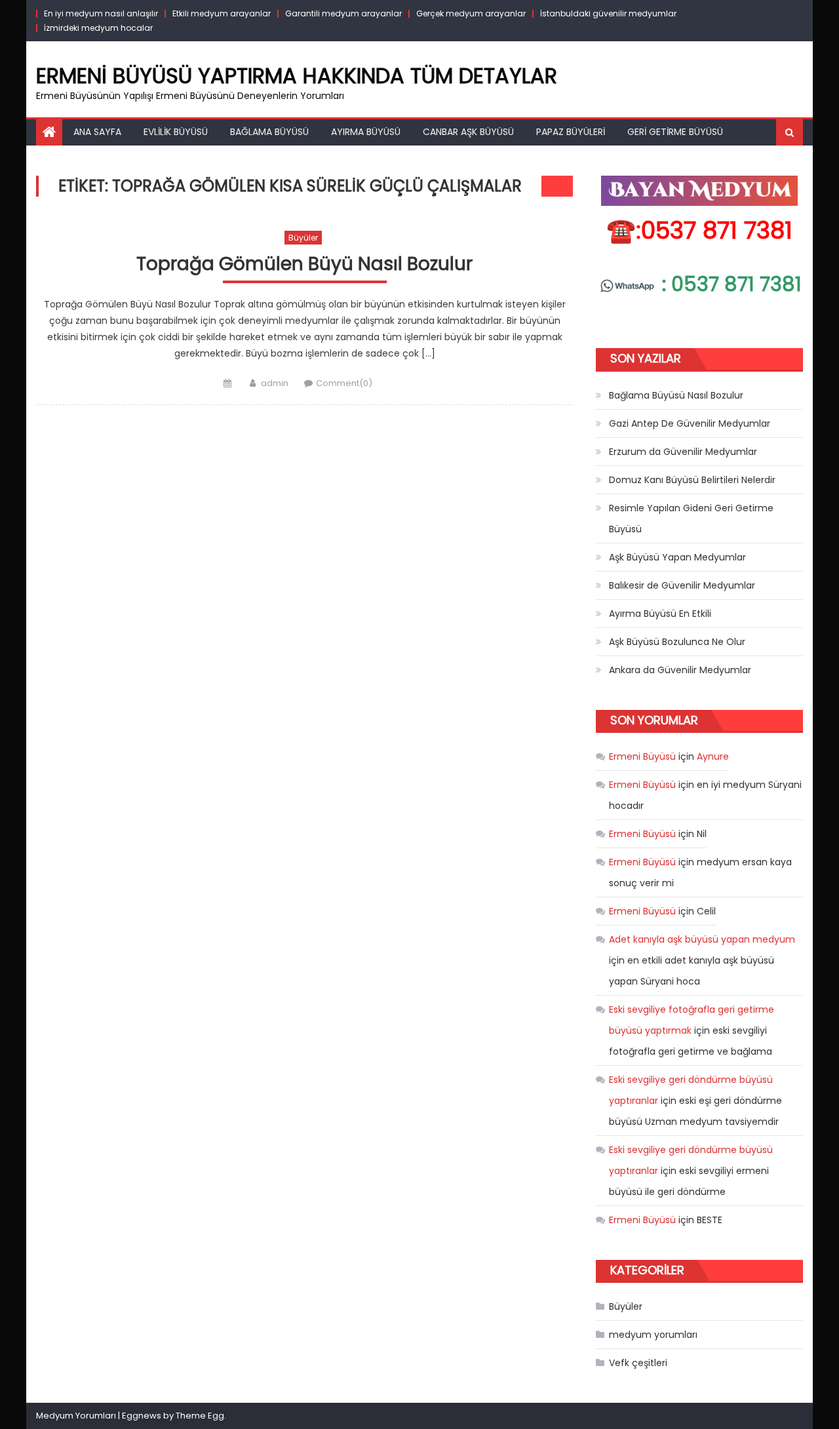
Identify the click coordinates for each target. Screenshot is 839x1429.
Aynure (713, 756)
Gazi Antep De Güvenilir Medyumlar (689, 423)
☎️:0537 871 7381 (699, 230)
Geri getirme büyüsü (675, 131)
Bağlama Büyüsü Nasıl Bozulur (676, 395)
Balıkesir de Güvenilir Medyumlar (682, 585)
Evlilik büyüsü (176, 131)
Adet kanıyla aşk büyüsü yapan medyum (702, 939)
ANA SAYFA (97, 131)
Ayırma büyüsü (365, 131)
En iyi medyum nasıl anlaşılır (101, 13)
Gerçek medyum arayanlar (471, 13)
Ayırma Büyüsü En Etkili (660, 613)
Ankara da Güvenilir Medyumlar (680, 669)
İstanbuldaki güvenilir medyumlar (608, 13)
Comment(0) (344, 383)
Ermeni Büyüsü (642, 756)
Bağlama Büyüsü (269, 131)
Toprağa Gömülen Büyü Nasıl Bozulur (304, 264)
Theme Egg (200, 1415)
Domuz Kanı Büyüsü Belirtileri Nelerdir (692, 479)
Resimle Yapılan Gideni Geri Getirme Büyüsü (691, 518)
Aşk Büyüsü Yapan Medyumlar (677, 557)
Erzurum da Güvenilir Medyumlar (683, 451)
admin (274, 383)
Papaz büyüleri (570, 131)
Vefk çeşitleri (638, 1362)
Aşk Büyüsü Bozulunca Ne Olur (677, 641)
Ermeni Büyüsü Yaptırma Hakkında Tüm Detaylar (296, 75)
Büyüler (303, 237)
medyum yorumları (653, 1334)
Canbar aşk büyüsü (468, 131)
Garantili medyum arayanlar (343, 13)
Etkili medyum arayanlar (221, 13)
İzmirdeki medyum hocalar (98, 27)
